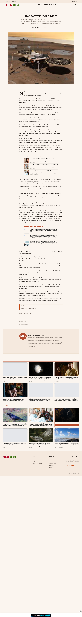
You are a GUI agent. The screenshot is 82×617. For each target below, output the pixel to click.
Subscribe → (71, 465)
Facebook (26, 313)
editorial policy (33, 346)
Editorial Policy (52, 463)
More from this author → (34, 348)
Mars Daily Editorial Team (38, 27)
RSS (72, 468)
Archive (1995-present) (37, 463)
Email (30, 313)
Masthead (51, 461)
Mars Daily (40, 4)
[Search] (75, 5)
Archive (50, 4)
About (54, 4)
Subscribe (74, 1)
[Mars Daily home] (12, 5)
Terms (74, 473)
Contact (51, 467)
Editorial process (47, 27)
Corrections (52, 465)
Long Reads (45, 4)
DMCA (78, 473)
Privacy (70, 473)
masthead (26, 324)
